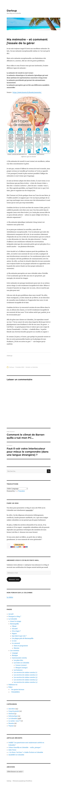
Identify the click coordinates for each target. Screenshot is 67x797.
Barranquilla (14, 624)
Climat (14, 626)
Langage (15, 653)
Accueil (10, 614)
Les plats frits (18, 660)
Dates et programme (21, 646)
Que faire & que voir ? (19, 636)
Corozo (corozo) (21, 665)
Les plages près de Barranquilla (22, 638)
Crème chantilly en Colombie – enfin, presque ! (24, 747)
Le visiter (10, 597)
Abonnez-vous (14, 579)
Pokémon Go (12, 684)
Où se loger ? (16, 631)
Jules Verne (12, 750)
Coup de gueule (13, 711)
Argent (14, 633)
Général (28, 367)
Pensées (11, 723)
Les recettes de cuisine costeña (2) (25, 675)
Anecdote (11, 709)
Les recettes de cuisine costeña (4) (25, 680)
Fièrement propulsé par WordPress (22, 781)
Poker (10, 687)
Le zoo (14, 641)
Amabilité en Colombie (16, 755)
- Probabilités (15, 692)
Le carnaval (16, 643)
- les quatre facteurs (17, 689)
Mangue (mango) (21, 667)
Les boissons (18, 670)
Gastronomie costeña (19, 658)
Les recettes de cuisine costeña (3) (25, 677)
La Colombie (34, 367)
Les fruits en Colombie (21, 663)
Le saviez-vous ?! (14, 721)
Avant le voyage (15, 621)
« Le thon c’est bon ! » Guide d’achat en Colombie (25, 752)
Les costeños (14, 650)
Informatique (13, 716)
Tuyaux (11, 726)
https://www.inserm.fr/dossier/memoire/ (27, 92)
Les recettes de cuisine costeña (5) (25, 682)
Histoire (16, 648)
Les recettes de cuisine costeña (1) (25, 672)
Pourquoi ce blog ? (14, 616)
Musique (15, 655)
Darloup (12, 10)
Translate (21, 491)
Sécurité (15, 628)
